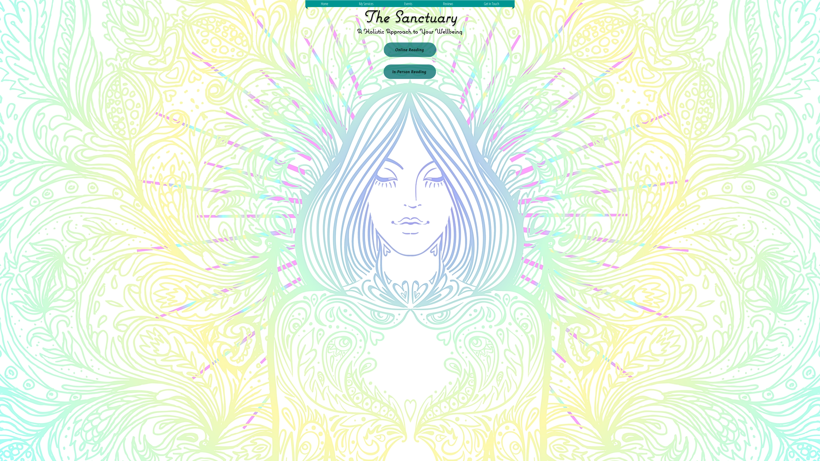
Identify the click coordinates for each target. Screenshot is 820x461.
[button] (366, 3)
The (376, 16)
